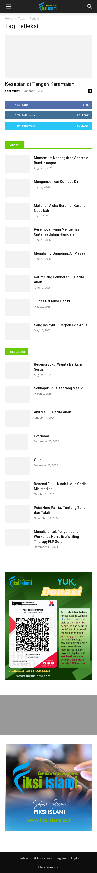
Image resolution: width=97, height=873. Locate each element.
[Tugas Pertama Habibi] (17, 307)
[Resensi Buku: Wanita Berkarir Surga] (17, 370)
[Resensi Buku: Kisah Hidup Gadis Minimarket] (17, 490)
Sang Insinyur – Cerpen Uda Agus (60, 325)
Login (75, 858)
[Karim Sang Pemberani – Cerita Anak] (17, 283)
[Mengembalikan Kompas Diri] (17, 188)
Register (61, 858)
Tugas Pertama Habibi (52, 301)
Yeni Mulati (12, 91)
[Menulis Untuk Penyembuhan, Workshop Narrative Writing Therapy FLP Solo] (17, 537)
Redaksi (24, 858)
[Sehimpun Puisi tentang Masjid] (17, 394)
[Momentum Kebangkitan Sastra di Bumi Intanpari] (17, 164)
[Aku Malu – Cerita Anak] (17, 418)
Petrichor (41, 436)
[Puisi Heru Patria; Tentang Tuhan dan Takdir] (17, 514)
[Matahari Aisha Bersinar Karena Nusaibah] (17, 211)
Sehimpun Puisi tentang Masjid (58, 388)
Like (86, 105)
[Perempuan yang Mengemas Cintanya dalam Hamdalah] (17, 235)
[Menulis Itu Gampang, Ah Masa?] (17, 259)
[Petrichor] (16, 442)
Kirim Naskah (42, 858)
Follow (83, 115)
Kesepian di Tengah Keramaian (39, 84)
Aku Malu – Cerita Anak (52, 412)
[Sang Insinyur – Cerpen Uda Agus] (17, 331)
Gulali (38, 460)
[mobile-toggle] (8, 6)
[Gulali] (17, 466)
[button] (90, 6)
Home (9, 18)
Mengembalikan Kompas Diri (56, 182)
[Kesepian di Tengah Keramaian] (48, 56)
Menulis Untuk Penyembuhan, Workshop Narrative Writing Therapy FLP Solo (57, 537)
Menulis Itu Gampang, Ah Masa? (59, 253)
